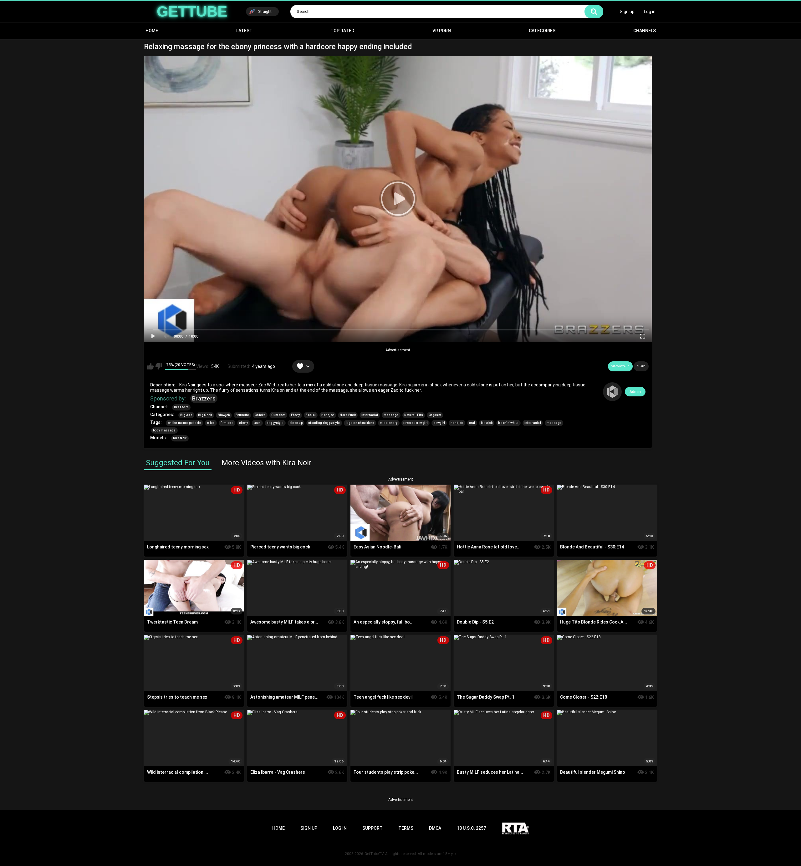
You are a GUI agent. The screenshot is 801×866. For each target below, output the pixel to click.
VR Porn (441, 30)
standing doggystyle (324, 423)
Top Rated (342, 30)
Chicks (260, 415)
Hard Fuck (348, 415)
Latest (244, 30)
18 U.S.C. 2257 (471, 828)
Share (641, 366)
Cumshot (278, 415)
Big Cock (205, 415)
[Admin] (612, 391)
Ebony (295, 415)
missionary (389, 423)
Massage (391, 415)
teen (257, 423)
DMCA (435, 828)
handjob (457, 423)
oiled (211, 423)
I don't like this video (158, 366)
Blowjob (224, 415)
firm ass (227, 423)
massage (554, 423)
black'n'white (508, 423)
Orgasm (435, 415)
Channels (644, 30)
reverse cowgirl (415, 423)
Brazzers (204, 398)
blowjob (486, 423)
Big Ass (186, 415)
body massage (164, 430)
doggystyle (275, 423)
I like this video (150, 366)
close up (296, 423)
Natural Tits (413, 415)
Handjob (327, 415)
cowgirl (439, 423)
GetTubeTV (374, 854)
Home (151, 30)
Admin (635, 392)
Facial (311, 415)
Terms (405, 828)
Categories (542, 30)
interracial (532, 423)
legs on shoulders (360, 423)
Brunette (242, 415)
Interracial (369, 415)
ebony (243, 423)
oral (472, 423)
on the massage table (184, 423)
